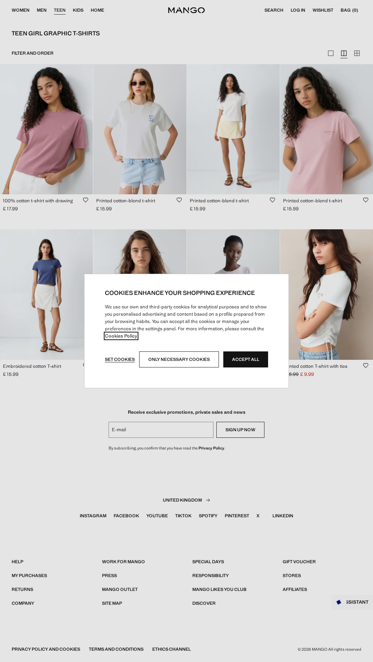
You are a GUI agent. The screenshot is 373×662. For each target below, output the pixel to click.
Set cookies (120, 359)
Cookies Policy (121, 336)
